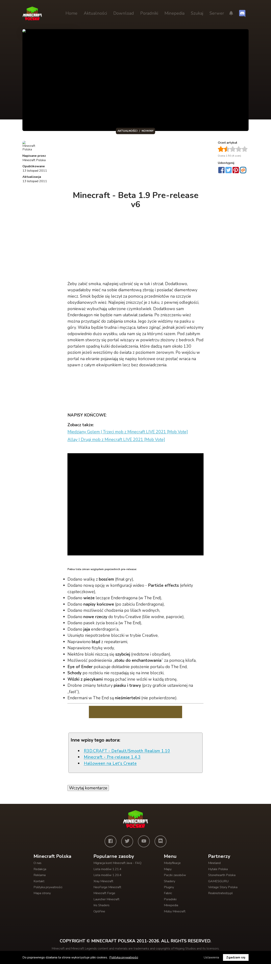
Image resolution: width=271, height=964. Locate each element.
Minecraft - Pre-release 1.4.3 (112, 757)
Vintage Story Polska (222, 887)
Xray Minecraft (103, 881)
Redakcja (40, 869)
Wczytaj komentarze (88, 788)
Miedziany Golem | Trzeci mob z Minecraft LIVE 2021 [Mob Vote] (127, 432)
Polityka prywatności (48, 887)
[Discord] (160, 841)
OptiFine (99, 911)
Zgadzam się (235, 957)
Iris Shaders (101, 905)
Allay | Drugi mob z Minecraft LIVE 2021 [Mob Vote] (116, 439)
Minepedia (174, 13)
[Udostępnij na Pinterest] (235, 170)
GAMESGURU (218, 881)
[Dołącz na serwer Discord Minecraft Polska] (242, 13)
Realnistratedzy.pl (220, 893)
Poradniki (149, 13)
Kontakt (39, 881)
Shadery (169, 881)
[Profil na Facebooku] (110, 841)
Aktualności (95, 13)
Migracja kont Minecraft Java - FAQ (117, 863)
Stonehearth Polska (221, 875)
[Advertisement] (136, 163)
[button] (231, 13)
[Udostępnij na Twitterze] (228, 170)
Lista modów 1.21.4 (107, 869)
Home (71, 13)
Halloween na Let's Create (110, 763)
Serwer (216, 13)
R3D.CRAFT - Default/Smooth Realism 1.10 (127, 751)
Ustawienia (211, 957)
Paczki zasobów (175, 875)
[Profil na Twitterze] (127, 841)
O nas (37, 863)
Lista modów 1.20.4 (107, 875)
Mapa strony (42, 893)
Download (123, 13)
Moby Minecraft (174, 911)
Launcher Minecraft (106, 899)
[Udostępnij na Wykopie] (243, 170)
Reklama (40, 875)
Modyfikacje (172, 863)
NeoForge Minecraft (107, 887)
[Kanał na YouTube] (144, 841)
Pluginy (169, 887)
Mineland (214, 863)
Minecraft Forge (104, 893)
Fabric (168, 893)
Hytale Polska (218, 869)
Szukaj (197, 13)
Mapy (168, 869)
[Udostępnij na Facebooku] (221, 170)
